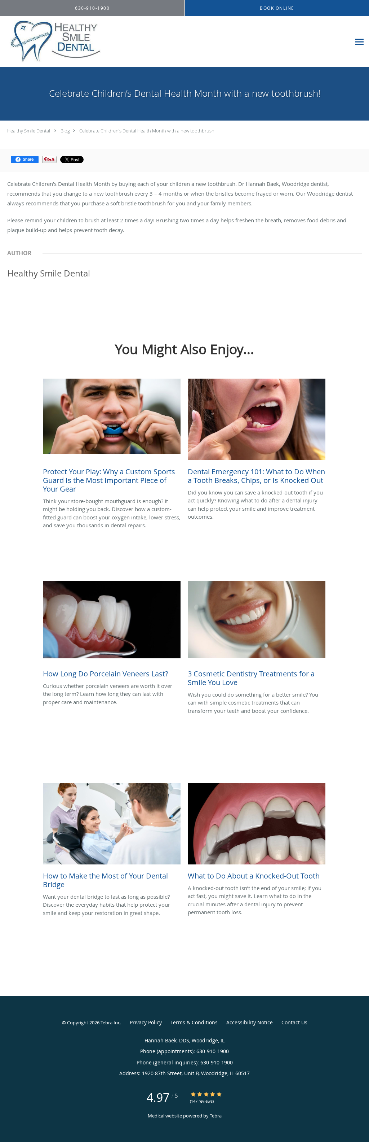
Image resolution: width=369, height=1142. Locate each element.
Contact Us (294, 1022)
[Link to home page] (109, 42)
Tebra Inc (110, 1022)
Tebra (216, 1115)
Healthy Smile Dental (28, 130)
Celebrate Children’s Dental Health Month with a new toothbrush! (147, 130)
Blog (65, 130)
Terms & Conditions (194, 1022)
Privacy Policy (146, 1022)
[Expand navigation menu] (359, 41)
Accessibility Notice (249, 1022)
